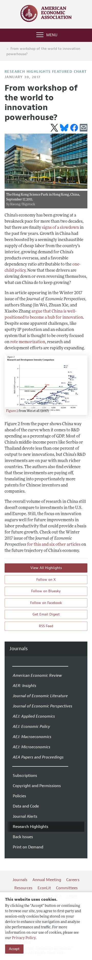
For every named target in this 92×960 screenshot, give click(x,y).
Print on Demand (28, 847)
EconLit (44, 888)
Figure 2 (12, 411)
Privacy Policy (24, 938)
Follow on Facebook (46, 603)
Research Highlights (30, 826)
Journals (18, 648)
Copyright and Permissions (37, 785)
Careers (72, 879)
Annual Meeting (46, 879)
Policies (19, 796)
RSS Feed (46, 626)
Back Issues (23, 836)
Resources (23, 888)
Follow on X (46, 579)
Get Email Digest (46, 614)
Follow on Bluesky (46, 591)
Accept (14, 949)
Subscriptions (25, 775)
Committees (67, 888)
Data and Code (26, 806)
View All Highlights (46, 568)
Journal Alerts (25, 816)
